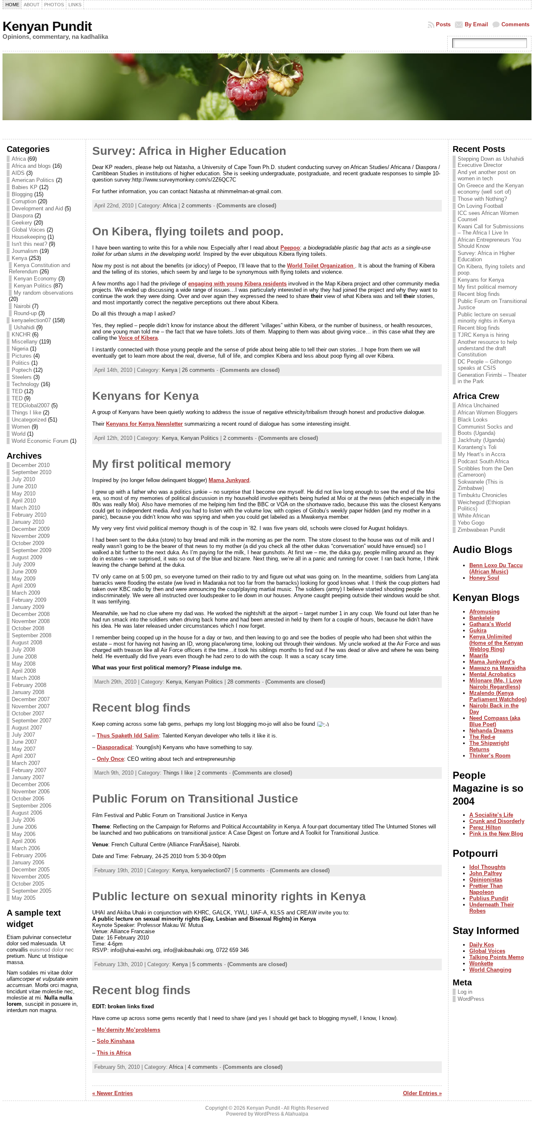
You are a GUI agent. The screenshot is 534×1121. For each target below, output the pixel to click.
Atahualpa (296, 1114)
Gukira (477, 630)
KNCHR (21, 334)
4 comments (203, 1067)
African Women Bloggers (488, 412)
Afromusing (484, 611)
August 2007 (27, 728)
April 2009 (24, 586)
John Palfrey (485, 873)
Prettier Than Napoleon (486, 889)
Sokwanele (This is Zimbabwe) (481, 485)
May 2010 (23, 493)
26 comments (198, 370)
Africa (19, 159)
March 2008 (26, 678)
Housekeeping (29, 237)
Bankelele (481, 618)
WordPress (471, 999)
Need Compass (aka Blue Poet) (494, 721)
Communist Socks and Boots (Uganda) (485, 430)
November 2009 (31, 536)
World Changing (490, 970)
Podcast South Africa (483, 461)
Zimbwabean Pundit (481, 530)
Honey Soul (484, 578)
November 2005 (31, 877)
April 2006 (24, 841)
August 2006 (27, 813)
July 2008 (23, 649)
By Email (476, 24)
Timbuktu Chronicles (482, 495)
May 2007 (23, 749)
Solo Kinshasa (115, 1041)
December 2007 (31, 699)
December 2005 (31, 869)
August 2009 (27, 557)
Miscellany (25, 341)
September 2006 (31, 806)
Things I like (26, 412)
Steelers (22, 377)
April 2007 (24, 756)
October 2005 (28, 884)
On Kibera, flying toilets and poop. (188, 231)
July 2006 (23, 820)
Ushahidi (24, 327)
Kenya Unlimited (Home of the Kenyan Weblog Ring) (496, 643)
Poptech (22, 370)
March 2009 (26, 593)
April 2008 (24, 671)
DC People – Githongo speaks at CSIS (484, 365)
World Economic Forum (40, 441)
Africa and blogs (31, 166)
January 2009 (28, 607)
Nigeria (20, 349)
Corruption (24, 201)
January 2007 (28, 777)
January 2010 (28, 522)
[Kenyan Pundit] (267, 95)
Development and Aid (37, 208)
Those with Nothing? (482, 199)
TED (17, 391)
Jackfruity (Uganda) (481, 440)
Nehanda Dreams (491, 730)
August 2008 (27, 642)
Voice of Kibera (138, 338)
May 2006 (23, 834)
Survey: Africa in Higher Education (189, 150)
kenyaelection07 (31, 320)
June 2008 (24, 657)
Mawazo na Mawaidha (497, 668)
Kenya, (171, 438)
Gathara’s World (490, 624)
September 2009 (31, 550)
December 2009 (31, 529)
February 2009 (29, 600)
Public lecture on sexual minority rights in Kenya (229, 896)
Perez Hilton (485, 827)
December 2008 (31, 614)
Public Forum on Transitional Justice (195, 798)
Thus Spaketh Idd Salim (128, 735)
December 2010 (31, 465)
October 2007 (28, 713)
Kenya (19, 258)
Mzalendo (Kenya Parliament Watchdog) (497, 696)
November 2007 (31, 706)
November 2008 (31, 621)
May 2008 (23, 664)
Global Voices (28, 230)
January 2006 (28, 862)
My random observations (43, 293)
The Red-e (482, 737)
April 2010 (24, 500)
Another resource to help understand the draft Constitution (487, 348)
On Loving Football (480, 206)
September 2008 (31, 635)
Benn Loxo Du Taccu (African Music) (496, 568)
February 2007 (29, 770)
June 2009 (24, 571)
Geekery (22, 223)
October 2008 (28, 628)
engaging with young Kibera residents (237, 283)
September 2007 (31, 720)
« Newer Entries (112, 1093)
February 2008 (29, 685)
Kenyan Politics (33, 286)
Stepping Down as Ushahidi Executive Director (491, 162)
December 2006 (31, 784)
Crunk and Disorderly (496, 821)
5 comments (250, 870)
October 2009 (28, 543)
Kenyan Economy (35, 278)
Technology (25, 384)
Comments (515, 24)
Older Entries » (422, 1093)
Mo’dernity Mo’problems (128, 1030)
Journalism (25, 251)
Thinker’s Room (490, 755)
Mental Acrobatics (492, 674)
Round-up (25, 313)
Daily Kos (481, 945)
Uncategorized (29, 420)
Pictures (22, 356)
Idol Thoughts (487, 867)
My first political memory (161, 463)
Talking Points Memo (496, 957)
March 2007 (26, 763)
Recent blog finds (141, 707)
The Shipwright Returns (489, 746)
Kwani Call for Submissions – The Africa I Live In (491, 229)
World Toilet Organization (321, 266)
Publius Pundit (488, 898)
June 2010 (24, 486)
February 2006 (29, 855)
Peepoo (290, 248)
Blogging (22, 194)
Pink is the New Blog (496, 834)
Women (21, 427)
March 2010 (26, 508)
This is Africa (114, 1053)
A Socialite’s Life (491, 815)
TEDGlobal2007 (31, 405)
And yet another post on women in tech (487, 175)
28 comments (243, 682)
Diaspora (22, 215)
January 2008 (28, 692)
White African (474, 516)
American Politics (33, 180)
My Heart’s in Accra (481, 454)
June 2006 (24, 827)
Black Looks (473, 420)
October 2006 (28, 798)
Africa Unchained (478, 405)
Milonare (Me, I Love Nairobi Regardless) (495, 683)
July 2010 (23, 479)
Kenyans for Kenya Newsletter (144, 424)
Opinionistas (485, 879)
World (18, 434)
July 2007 (23, 735)
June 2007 (24, 742)
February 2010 (29, 515)
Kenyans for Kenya (145, 395)
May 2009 (23, 579)
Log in (465, 992)
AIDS (18, 173)
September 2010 (31, 472)
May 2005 (23, 898)
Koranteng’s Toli (477, 447)
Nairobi (22, 306)
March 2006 (26, 848)
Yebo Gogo (471, 523)
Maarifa (478, 655)
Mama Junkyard (229, 480)
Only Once (110, 759)
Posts (443, 24)
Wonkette (481, 963)
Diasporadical (114, 747)
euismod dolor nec (52, 950)
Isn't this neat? (29, 244)
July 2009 (23, 564)
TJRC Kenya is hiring (483, 335)
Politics (21, 363)
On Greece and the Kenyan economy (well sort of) (491, 188)
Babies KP (25, 187)
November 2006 (31, 791)
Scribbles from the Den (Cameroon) (485, 471)
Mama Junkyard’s (492, 662)
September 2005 (31, 891)
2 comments (196, 205)
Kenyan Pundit (47, 26)
